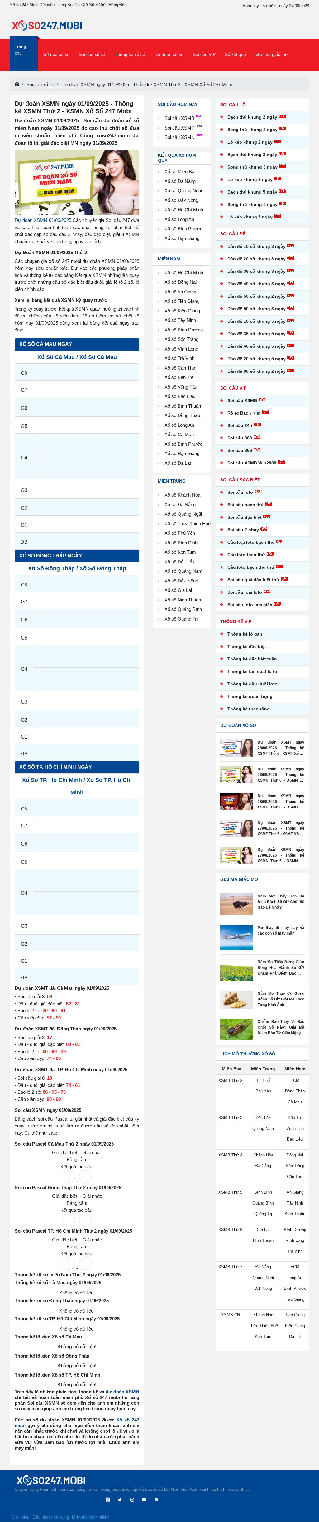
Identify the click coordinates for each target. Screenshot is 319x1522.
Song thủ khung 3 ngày (252, 166)
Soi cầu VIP (204, 54)
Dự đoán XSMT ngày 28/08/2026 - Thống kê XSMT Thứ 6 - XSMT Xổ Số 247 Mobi (281, 748)
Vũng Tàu (187, 387)
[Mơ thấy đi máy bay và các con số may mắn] (236, 937)
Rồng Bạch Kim (243, 412)
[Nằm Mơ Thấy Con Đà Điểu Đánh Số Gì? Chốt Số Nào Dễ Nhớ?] (236, 904)
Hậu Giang (188, 453)
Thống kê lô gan (244, 633)
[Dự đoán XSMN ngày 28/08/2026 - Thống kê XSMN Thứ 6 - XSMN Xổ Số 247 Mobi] (236, 774)
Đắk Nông (188, 580)
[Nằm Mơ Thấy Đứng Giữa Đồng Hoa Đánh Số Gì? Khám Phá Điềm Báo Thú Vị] (236, 970)
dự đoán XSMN (122, 1391)
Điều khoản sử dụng (50, 1517)
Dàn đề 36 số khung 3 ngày (256, 271)
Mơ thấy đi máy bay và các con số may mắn (281, 930)
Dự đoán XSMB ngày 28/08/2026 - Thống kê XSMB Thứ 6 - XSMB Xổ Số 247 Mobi (281, 802)
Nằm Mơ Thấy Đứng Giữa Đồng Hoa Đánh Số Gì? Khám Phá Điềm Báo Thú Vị (281, 968)
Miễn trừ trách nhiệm (91, 1517)
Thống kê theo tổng (248, 708)
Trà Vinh (186, 358)
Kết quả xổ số (55, 54)
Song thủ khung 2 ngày (252, 129)
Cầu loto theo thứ (246, 554)
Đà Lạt (184, 463)
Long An (186, 425)
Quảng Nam (190, 571)
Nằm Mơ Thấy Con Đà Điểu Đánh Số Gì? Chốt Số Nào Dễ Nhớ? (281, 902)
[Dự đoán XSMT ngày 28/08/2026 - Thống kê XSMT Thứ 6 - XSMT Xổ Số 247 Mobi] (236, 748)
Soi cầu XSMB (180, 118)
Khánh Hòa (189, 495)
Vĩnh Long (188, 348)
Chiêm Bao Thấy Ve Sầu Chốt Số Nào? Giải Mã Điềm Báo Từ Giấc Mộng (281, 1027)
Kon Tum (187, 552)
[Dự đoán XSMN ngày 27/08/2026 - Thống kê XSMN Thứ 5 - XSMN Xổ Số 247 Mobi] (236, 855)
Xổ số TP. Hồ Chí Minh (52, 780)
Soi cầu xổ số (92, 54)
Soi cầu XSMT (179, 127)
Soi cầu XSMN (180, 137)
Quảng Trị (188, 618)
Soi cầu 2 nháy (243, 529)
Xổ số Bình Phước (183, 228)
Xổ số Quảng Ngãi (183, 190)
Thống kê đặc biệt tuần (252, 658)
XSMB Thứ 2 (230, 1080)
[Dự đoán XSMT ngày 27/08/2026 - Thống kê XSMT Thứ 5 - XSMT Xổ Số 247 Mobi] (236, 828)
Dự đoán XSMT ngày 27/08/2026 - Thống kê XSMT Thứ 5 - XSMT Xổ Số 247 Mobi (281, 829)
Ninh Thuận (189, 599)
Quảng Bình (190, 609)
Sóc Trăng (188, 339)
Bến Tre (185, 377)
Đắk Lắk (186, 561)
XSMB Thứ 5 (230, 1192)
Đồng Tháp (189, 415)
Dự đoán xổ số (169, 54)
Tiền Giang (188, 301)
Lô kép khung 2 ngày (250, 142)
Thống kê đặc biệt (246, 646)
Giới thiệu (20, 1517)
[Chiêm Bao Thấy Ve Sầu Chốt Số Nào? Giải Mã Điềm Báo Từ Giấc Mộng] (236, 1030)
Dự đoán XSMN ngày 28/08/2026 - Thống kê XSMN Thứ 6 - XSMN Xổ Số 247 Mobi (281, 775)
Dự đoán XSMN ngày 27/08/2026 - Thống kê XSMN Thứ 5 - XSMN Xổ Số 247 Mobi (281, 855)
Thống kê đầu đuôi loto (252, 683)
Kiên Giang (189, 310)
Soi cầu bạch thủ (245, 504)
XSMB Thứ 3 (230, 1117)
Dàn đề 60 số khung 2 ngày (256, 371)
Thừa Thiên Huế (194, 523)
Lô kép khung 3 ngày (250, 179)
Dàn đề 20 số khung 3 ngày (256, 258)
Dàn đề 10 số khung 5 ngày (256, 321)
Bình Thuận (189, 406)
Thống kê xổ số (130, 54)
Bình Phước (190, 444)
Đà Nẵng (187, 504)
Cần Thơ (187, 368)
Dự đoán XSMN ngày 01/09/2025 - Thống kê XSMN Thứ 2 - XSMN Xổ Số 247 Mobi (146, 84)
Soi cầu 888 (239, 437)
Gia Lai (185, 590)
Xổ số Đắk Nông (181, 200)
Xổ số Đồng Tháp (51, 568)
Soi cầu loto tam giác (249, 604)
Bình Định (188, 542)
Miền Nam (169, 258)
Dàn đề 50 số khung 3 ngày (256, 308)
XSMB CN (230, 1315)
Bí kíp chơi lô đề (58, 86)
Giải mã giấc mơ (271, 54)
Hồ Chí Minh (190, 272)
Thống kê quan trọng (250, 696)
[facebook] (107, 1500)
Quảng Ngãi (190, 514)
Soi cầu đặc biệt (244, 517)
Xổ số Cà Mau (56, 357)
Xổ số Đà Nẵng (180, 181)
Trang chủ (20, 50)
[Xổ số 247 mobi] (17, 84)
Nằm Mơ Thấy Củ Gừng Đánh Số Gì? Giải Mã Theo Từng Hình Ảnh (281, 999)
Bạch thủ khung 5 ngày (252, 191)
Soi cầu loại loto (244, 592)
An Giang (186, 291)
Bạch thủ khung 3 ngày (252, 154)
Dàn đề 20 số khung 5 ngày (256, 358)
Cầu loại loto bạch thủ (251, 542)
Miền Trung (172, 481)
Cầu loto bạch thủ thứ (250, 567)
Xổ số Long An (179, 219)
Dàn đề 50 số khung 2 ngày (256, 296)
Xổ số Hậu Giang (181, 238)
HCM (294, 1080)
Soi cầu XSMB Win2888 (251, 462)
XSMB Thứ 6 (230, 1229)
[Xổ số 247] (47, 25)
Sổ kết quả (235, 54)
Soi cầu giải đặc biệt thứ (253, 579)
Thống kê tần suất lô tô (252, 671)
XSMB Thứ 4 (230, 1155)
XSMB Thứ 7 (230, 1266)
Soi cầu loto (240, 492)
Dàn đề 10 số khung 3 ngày (256, 246)
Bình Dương (190, 329)
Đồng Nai (187, 282)
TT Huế (263, 1080)
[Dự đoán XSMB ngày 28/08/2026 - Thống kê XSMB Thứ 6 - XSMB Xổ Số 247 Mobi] (236, 801)
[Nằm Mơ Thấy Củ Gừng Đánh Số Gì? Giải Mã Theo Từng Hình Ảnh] (236, 1000)
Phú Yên (186, 533)
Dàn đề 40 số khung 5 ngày (256, 346)
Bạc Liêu (186, 396)
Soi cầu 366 (239, 450)
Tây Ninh (187, 320)
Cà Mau (186, 434)
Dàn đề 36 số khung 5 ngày (256, 333)
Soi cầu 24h (239, 425)
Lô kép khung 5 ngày (250, 216)
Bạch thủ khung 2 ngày (252, 117)
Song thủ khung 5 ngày (252, 204)
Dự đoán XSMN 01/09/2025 (43, 220)
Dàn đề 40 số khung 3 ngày (256, 283)
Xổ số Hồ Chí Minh (183, 209)
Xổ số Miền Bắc (180, 171)
